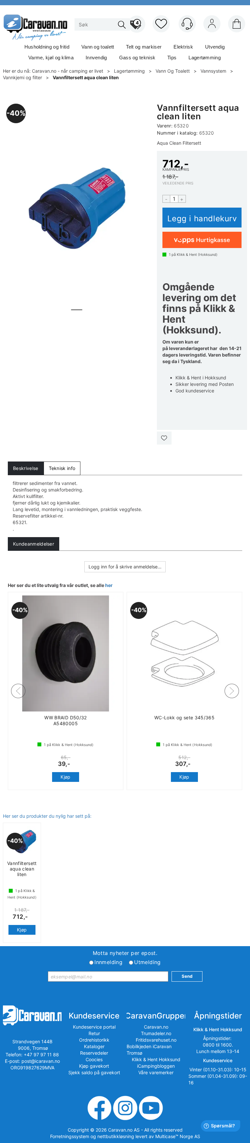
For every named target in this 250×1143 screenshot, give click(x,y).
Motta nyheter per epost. (125, 953)
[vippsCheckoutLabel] (202, 240)
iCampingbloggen (156, 1066)
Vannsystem (213, 71)
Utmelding (147, 962)
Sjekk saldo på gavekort (94, 1072)
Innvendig (96, 57)
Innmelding (108, 962)
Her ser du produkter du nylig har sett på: (47, 816)
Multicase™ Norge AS (177, 1136)
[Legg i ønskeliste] (164, 438)
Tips (171, 57)
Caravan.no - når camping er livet (67, 71)
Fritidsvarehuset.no (156, 1040)
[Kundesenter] (187, 24)
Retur (94, 1033)
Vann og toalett (97, 47)
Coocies (94, 1059)
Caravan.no (156, 1027)
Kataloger (94, 1046)
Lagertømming (204, 57)
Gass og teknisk (137, 57)
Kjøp (202, 217)
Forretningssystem (69, 1136)
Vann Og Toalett (173, 71)
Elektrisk (183, 47)
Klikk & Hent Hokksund (156, 1059)
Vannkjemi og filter (22, 77)
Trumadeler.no (156, 1033)
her (109, 585)
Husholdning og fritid (46, 47)
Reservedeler (94, 1053)
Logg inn (212, 25)
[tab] (26, 468)
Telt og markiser (143, 47)
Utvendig (215, 47)
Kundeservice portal (94, 1027)
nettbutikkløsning (115, 1136)
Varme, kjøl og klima (51, 57)
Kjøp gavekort (94, 1066)
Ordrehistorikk (94, 1040)
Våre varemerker (156, 1072)
